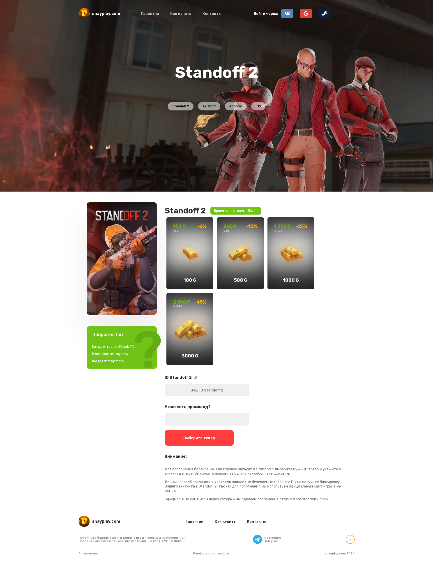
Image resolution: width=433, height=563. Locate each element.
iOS (258, 106)
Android (235, 106)
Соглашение (88, 553)
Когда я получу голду (108, 361)
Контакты (212, 13)
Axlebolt (209, 106)
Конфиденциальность (211, 553)
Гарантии (150, 13)
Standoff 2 (180, 106)
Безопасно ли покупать (110, 354)
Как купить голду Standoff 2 (113, 347)
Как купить (180, 13)
